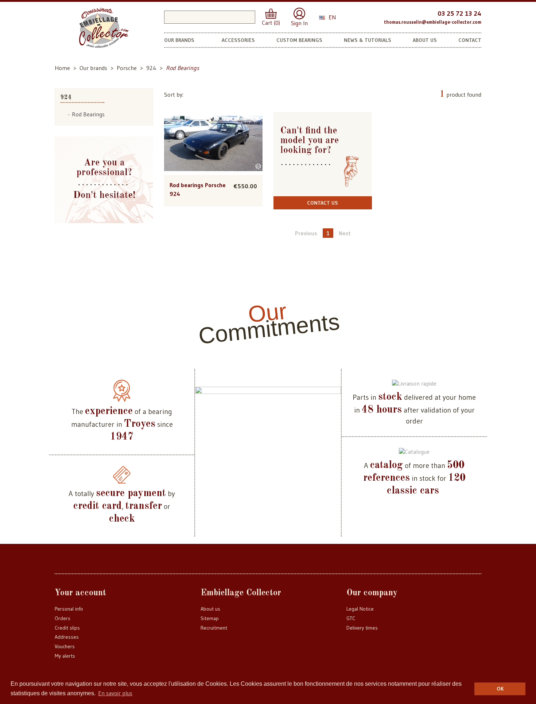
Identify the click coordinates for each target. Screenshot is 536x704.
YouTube (371, 16)
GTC (350, 618)
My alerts (65, 656)
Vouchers (65, 646)
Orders (62, 618)
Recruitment (214, 627)
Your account (80, 593)
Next (345, 233)
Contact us (322, 203)
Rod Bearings (88, 114)
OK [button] (500, 688)
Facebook (356, 16)
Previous (306, 233)
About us (210, 609)
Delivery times (362, 627)
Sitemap (210, 618)
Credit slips (67, 627)
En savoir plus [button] (115, 693)
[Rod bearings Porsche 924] (213, 143)
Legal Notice (360, 609)
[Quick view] (213, 128)
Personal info (69, 609)
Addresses (67, 637)
